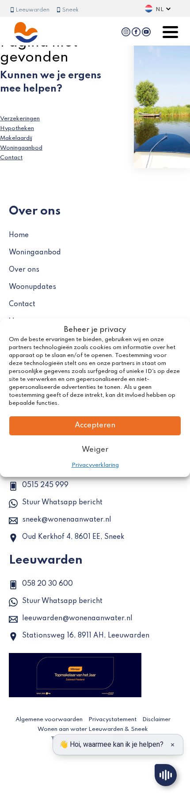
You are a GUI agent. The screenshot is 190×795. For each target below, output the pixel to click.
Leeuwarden (32, 10)
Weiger (95, 449)
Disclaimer (156, 719)
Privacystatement (112, 719)
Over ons (24, 269)
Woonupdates (32, 287)
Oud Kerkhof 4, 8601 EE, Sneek (73, 537)
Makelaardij (16, 138)
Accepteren (95, 425)
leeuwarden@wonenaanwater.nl (77, 618)
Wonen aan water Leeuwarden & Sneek (93, 729)
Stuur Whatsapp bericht (62, 502)
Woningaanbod (21, 148)
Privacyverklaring (95, 465)
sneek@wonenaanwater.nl (66, 519)
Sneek (70, 10)
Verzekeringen (20, 119)
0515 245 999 (45, 485)
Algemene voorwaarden (49, 719)
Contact (11, 158)
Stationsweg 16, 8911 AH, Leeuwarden (85, 635)
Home (19, 235)
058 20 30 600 (47, 584)
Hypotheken (17, 128)
